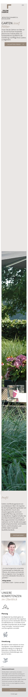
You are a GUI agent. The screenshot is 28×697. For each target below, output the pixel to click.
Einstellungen (14, 694)
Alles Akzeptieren (14, 689)
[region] (14, 682)
